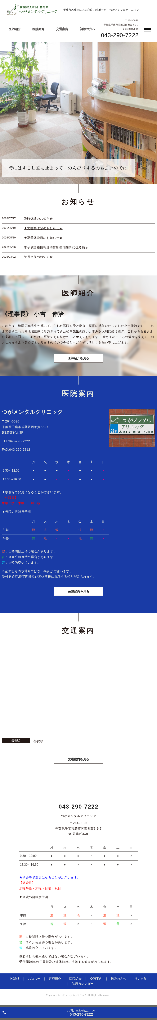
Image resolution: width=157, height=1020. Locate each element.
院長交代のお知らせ (38, 257)
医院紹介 (38, 29)
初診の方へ (87, 29)
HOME (15, 978)
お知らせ (34, 978)
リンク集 (140, 978)
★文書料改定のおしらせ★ (43, 228)
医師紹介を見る (78, 358)
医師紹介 (15, 29)
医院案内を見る (78, 591)
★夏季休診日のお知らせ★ (43, 237)
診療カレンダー (82, 983)
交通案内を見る (78, 759)
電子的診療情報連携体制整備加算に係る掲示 (56, 247)
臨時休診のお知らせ (38, 218)
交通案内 (62, 29)
